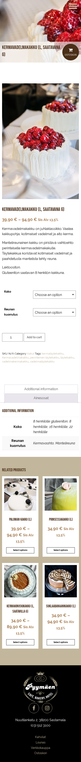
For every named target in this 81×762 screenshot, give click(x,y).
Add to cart (34, 337)
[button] (73, 6)
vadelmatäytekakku (42, 361)
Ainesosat (41, 398)
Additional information (41, 389)
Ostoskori (71, 55)
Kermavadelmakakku (15, 357)
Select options (20, 550)
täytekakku (67, 357)
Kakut (30, 353)
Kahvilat (40, 737)
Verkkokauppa (40, 747)
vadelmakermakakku (15, 361)
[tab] (41, 389)
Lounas (40, 742)
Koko (7, 291)
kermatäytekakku (53, 353)
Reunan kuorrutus (11, 312)
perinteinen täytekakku (44, 357)
